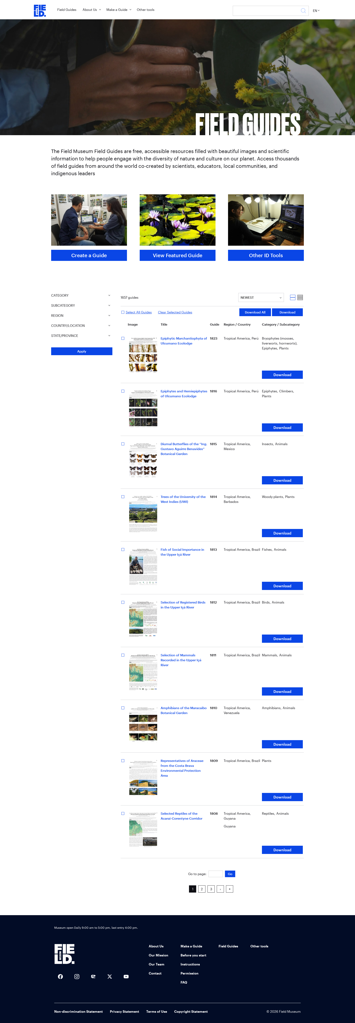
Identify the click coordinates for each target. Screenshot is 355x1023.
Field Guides (66, 10)
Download (287, 312)
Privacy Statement (124, 1011)
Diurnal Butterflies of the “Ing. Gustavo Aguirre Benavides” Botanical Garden (184, 449)
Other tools (145, 10)
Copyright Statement (191, 1011)
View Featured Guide (177, 255)
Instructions (190, 964)
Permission (189, 973)
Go (230, 874)
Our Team (156, 964)
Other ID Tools (266, 255)
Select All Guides (139, 312)
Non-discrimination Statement (78, 1011)
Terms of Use (156, 1011)
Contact (155, 973)
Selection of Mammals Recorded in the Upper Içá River (181, 660)
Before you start (193, 955)
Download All (255, 312)
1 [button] (192, 889)
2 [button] (202, 889)
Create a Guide (89, 255)
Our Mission (158, 955)
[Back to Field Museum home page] (40, 11)
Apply (81, 351)
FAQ (184, 982)
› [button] (220, 889)
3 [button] (211, 889)
